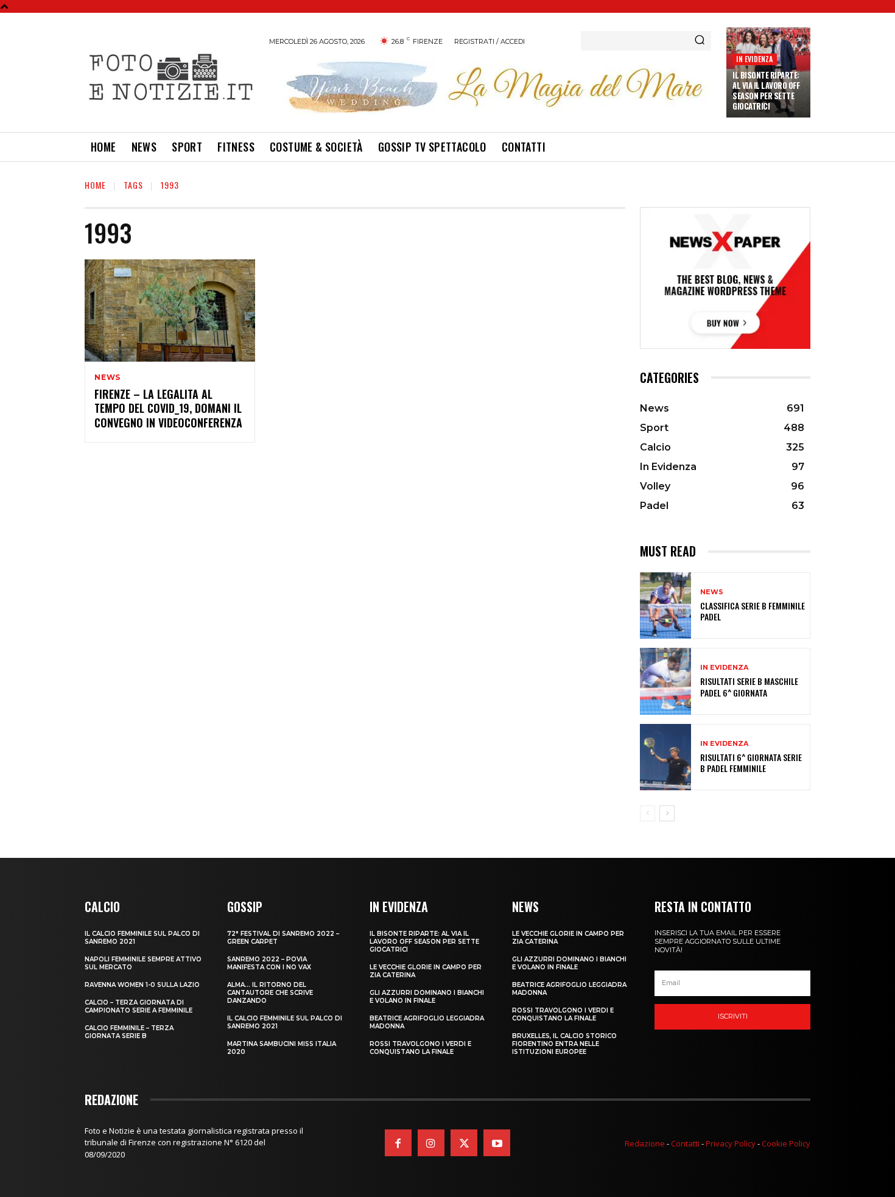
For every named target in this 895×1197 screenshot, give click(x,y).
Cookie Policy (786, 1143)
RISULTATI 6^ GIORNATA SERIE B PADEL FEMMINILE (751, 762)
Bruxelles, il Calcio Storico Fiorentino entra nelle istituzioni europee (564, 1044)
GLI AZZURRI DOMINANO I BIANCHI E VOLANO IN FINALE (427, 997)
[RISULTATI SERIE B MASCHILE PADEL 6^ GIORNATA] (665, 681)
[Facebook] (398, 1142)
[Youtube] (496, 1142)
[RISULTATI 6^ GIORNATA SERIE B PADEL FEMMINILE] (665, 757)
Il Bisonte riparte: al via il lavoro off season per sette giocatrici (765, 90)
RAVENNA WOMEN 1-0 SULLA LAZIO (142, 985)
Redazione (645, 1143)
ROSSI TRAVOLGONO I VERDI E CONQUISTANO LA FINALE (420, 1048)
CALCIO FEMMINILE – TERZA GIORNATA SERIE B (129, 1032)
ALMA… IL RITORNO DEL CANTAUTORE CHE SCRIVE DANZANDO (270, 993)
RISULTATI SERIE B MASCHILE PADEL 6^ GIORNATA (749, 686)
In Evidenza (754, 59)
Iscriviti (733, 1016)
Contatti (685, 1143)
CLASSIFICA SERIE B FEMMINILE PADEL (752, 611)
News (107, 377)
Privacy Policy (731, 1143)
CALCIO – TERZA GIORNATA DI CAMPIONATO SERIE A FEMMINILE (138, 1006)
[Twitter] (464, 1142)
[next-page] (667, 813)
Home (95, 184)
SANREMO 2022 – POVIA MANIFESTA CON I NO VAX (269, 963)
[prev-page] (647, 813)
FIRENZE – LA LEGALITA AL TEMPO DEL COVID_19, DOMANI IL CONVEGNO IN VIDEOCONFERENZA (168, 408)
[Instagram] (431, 1142)
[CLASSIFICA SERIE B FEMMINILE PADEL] (665, 605)
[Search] (699, 41)
